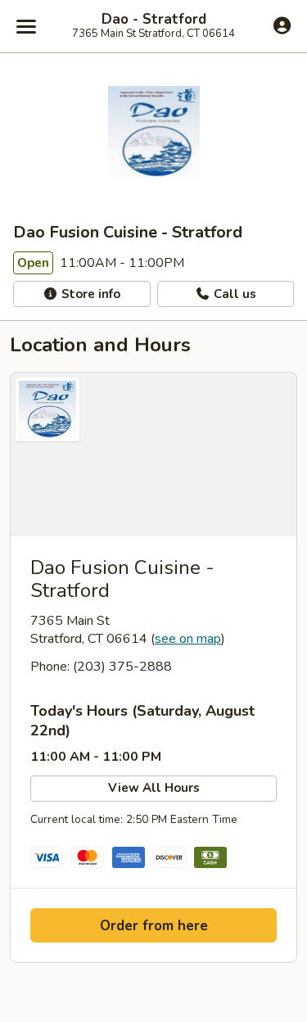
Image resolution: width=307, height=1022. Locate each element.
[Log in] (282, 25)
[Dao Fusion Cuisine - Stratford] (153, 454)
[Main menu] (26, 26)
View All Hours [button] (154, 788)
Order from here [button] (154, 925)
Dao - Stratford (154, 19)
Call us (233, 294)
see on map (188, 639)
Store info (89, 294)
